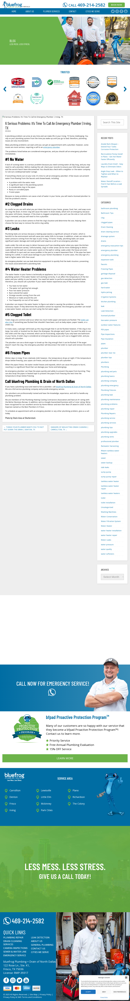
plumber (104, 348)
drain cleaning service (110, 232)
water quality (106, 549)
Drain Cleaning (107, 227)
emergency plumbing (109, 255)
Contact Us (38, 948)
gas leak (104, 283)
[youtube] (126, 11)
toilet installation (108, 502)
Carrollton (15, 790)
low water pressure (109, 320)
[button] (126, 977)
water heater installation (111, 530)
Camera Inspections (15, 948)
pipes (103, 343)
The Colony (79, 803)
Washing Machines (108, 512)
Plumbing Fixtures (108, 390)
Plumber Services (51, 11)
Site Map (33, 994)
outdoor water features (110, 325)
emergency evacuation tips (112, 245)
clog (102, 218)
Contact (72, 11)
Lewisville (46, 790)
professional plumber (110, 441)
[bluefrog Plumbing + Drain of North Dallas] (16, 4)
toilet (103, 498)
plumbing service (108, 418)
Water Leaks (106, 540)
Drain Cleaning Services (12, 942)
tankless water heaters (110, 493)
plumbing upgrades (109, 432)
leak (102, 306)
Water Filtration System (111, 521)
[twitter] (113, 11)
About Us (30, 11)
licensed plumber (108, 315)
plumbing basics (108, 376)
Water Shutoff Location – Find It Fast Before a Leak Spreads (111, 184)
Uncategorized (107, 507)
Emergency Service (14, 955)
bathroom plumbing (109, 208)
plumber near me (108, 353)
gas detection (106, 278)
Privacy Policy (104, 997)
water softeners (107, 554)
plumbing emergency (109, 385)
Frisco (13, 803)
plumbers (105, 362)
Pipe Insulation (107, 339)
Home (14, 11)
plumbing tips (107, 427)
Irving (13, 810)
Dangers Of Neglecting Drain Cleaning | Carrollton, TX (69, 428)
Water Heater (106, 526)
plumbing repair (107, 409)
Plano (76, 790)
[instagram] (117, 11)
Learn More (65, 758)
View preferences (119, 992)
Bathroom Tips (107, 213)
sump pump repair (109, 476)
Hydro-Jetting (106, 292)
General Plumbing (42, 944)
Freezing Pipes (107, 269)
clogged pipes (106, 222)
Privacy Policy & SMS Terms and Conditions (22, 997)
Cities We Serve (93, 11)
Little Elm (46, 797)
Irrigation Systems (108, 297)
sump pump (106, 472)
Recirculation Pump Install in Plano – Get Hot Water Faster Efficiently (112, 156)
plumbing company (109, 381)
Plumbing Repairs (108, 413)
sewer (103, 458)
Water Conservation (109, 516)
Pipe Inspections (108, 334)
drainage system (108, 236)
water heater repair (109, 535)
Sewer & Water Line (14, 951)
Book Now (116, 5)
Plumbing (105, 367)
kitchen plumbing (108, 301)
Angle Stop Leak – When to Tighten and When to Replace (112, 174)
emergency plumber (109, 250)
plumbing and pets (109, 371)
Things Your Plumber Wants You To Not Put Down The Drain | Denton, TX (24, 428)
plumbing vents (107, 437)
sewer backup (106, 463)
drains (103, 241)
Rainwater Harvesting (110, 446)
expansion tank (107, 259)
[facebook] (121, 11)
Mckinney (46, 803)
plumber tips (106, 357)
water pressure (107, 544)
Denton (14, 797)
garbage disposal (108, 273)
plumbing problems (109, 404)
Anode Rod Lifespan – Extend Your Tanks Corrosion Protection (110, 146)
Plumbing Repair (13, 937)
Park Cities (47, 810)
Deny (104, 992)
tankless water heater (110, 481)
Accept (88, 992)
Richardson (79, 797)
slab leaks (105, 467)
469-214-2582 (91, 5)
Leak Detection (107, 311)
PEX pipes (105, 329)
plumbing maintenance (110, 399)
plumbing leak (107, 395)
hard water (105, 287)
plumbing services (108, 423)
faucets (104, 264)
